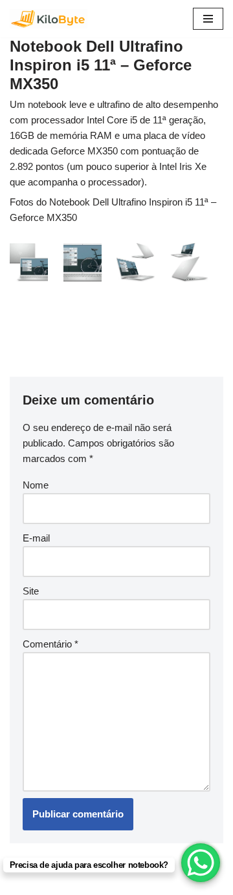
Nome (36, 484)
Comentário (50, 643)
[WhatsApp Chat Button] (200, 862)
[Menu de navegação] (208, 19)
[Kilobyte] (48, 18)
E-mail (36, 537)
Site (31, 590)
